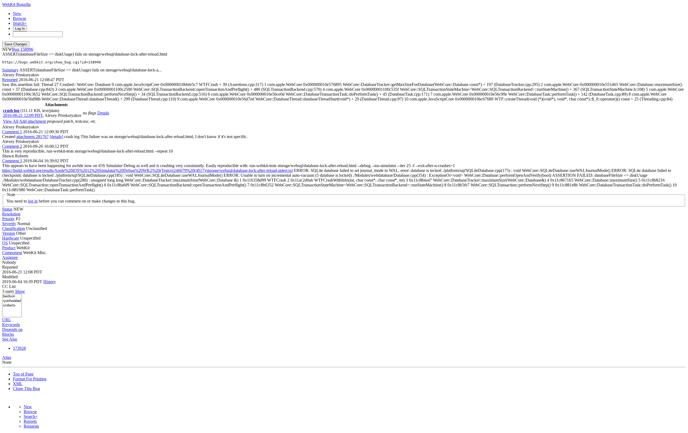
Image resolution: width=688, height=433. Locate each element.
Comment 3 (12, 160)
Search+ (20, 23)
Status (7, 209)
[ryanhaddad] (12, 301)
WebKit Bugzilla (16, 4)
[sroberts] (12, 305)
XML (18, 383)
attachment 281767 (32, 136)
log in (33, 201)
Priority (8, 218)
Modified (10, 277)
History (49, 281)
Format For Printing (29, 379)
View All (10, 121)
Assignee (10, 257)
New (17, 13)
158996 (26, 49)
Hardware (10, 238)
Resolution (11, 214)
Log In (20, 29)
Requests (31, 426)
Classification (13, 228)
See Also (9, 339)
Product (8, 248)
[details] (56, 136)
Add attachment (32, 121)
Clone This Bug (26, 388)
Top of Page (23, 374)
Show (20, 291)
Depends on (12, 329)
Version (8, 233)
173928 (19, 348)
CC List (9, 286)
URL (6, 319)
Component (12, 252)
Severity (9, 223)
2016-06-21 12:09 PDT (23, 115)
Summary (10, 70)
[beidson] (12, 296)
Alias (6, 357)
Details (103, 113)
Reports (30, 421)
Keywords (11, 324)
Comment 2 (12, 146)
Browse (19, 18)
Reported (10, 79)
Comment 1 (12, 131)
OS (5, 243)
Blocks (8, 334)
